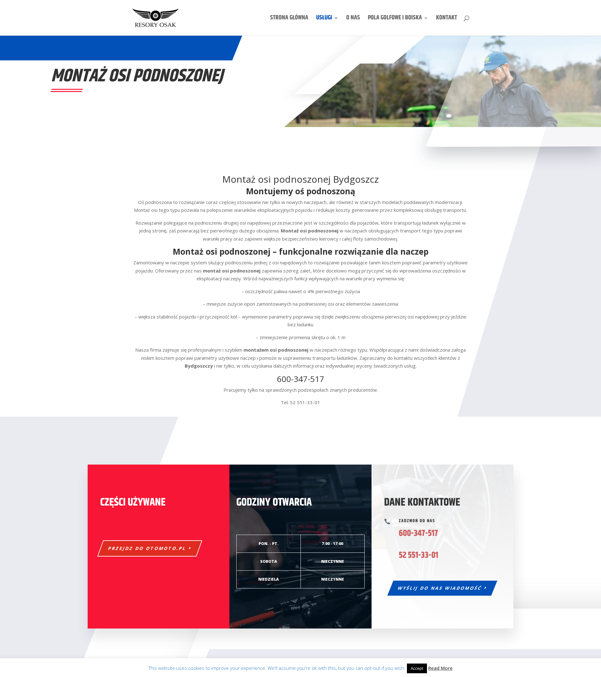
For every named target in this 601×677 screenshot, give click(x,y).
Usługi (324, 19)
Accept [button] (417, 668)
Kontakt (446, 19)
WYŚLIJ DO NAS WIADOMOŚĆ (440, 588)
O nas (353, 19)
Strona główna (289, 19)
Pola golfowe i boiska (395, 19)
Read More (440, 668)
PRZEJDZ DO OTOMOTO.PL (147, 548)
